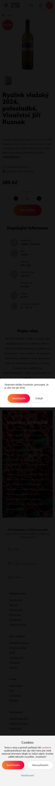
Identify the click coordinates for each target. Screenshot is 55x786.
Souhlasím (18, 398)
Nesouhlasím (40, 765)
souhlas (45, 747)
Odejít (39, 398)
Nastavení (27, 775)
